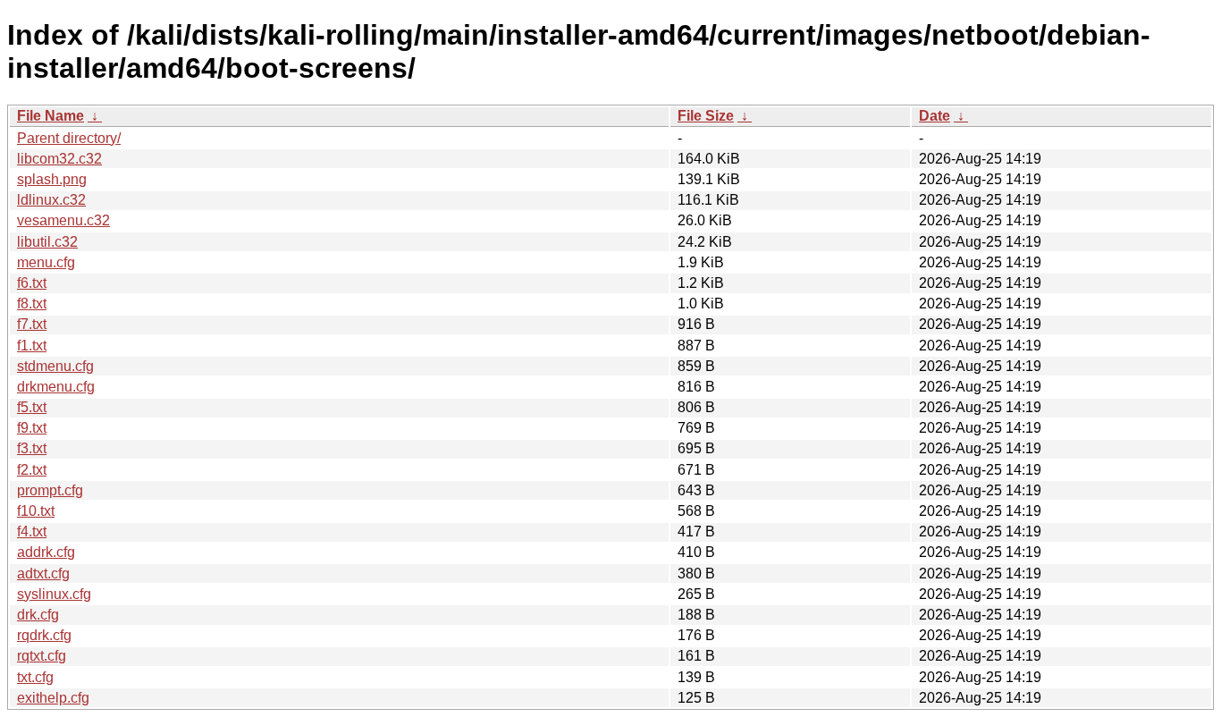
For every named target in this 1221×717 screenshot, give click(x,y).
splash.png (52, 179)
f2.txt (31, 469)
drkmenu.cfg (56, 386)
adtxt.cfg (43, 573)
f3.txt (31, 448)
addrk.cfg (46, 552)
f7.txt (31, 324)
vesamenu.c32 (63, 220)
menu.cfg (46, 262)
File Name (50, 115)
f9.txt (31, 427)
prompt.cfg (50, 490)
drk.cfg (38, 614)
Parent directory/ (69, 138)
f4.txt (31, 531)
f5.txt (31, 407)
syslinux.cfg (54, 594)
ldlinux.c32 (51, 199)
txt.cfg (35, 677)
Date (934, 115)
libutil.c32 (47, 241)
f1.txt (31, 345)
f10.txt (36, 511)
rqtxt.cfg (41, 655)
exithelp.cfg (53, 697)
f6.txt (31, 283)
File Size (706, 115)
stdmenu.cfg (55, 366)
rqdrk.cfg (44, 635)
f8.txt (31, 303)
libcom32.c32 (59, 158)
